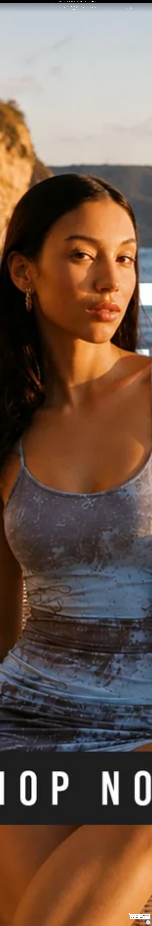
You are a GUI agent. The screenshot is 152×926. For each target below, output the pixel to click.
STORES (84, 7)
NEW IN (52, 7)
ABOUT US (93, 7)
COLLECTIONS (61, 7)
